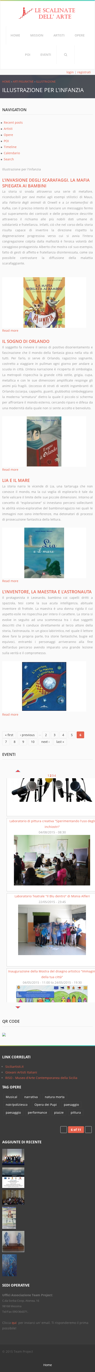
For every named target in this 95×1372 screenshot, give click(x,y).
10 (32, 742)
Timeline (10, 147)
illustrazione (46, 81)
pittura (76, 1112)
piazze (59, 1112)
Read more (10, 330)
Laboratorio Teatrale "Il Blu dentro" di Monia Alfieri (52, 857)
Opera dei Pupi (45, 1104)
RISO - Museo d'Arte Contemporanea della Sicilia (41, 1078)
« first (9, 735)
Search (66, 54)
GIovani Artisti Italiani (21, 1072)
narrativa (31, 1097)
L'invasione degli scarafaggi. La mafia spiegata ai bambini (46, 182)
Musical (11, 1097)
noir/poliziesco (16, 1104)
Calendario (12, 153)
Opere (80, 35)
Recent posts (13, 122)
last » (60, 742)
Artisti (59, 35)
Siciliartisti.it (14, 1066)
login (70, 72)
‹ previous (27, 735)
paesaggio (71, 1104)
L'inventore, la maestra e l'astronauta (47, 592)
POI (27, 54)
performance (37, 1112)
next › (45, 742)
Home (15, 35)
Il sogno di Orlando (25, 341)
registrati (84, 72)
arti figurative (23, 81)
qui (14, 1323)
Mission (36, 35)
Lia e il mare (16, 480)
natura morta (55, 1097)
